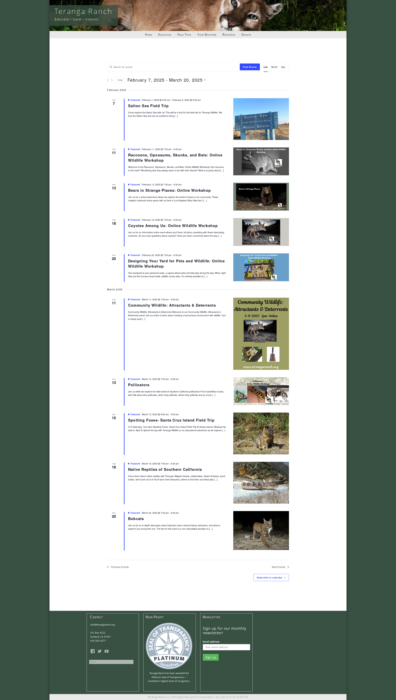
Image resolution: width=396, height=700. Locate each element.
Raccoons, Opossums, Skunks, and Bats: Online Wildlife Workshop (175, 157)
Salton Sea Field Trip (148, 105)
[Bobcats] (261, 530)
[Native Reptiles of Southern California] (261, 483)
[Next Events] (112, 80)
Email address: (211, 641)
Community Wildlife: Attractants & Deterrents (172, 305)
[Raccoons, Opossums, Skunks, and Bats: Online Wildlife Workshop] (261, 161)
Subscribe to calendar (269, 577)
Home (148, 35)
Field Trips (184, 35)
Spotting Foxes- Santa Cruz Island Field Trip (171, 420)
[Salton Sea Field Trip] (261, 119)
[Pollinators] (261, 391)
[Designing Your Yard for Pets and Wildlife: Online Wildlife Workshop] (261, 267)
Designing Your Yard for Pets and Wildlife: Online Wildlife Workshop (176, 263)
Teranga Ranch (83, 11)
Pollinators (138, 384)
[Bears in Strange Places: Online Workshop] (261, 197)
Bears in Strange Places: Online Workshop (169, 190)
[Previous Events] (108, 80)
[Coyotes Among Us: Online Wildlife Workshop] (261, 232)
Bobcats (136, 518)
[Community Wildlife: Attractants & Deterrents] (261, 334)
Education (164, 35)
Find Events (250, 66)
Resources (228, 35)
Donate (246, 35)
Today (120, 80)
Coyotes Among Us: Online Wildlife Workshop (173, 225)
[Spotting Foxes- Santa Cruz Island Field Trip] (261, 433)
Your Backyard (206, 35)
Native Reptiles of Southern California (165, 469)
